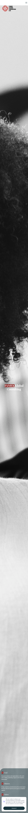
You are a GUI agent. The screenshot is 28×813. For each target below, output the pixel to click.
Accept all (14, 808)
